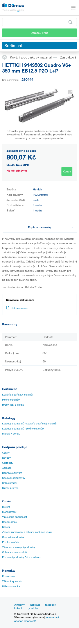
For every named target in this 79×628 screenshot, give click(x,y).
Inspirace (35, 604)
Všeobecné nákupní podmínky (18, 547)
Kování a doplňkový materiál (31, 57)
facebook (50, 604)
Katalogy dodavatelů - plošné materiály (23, 428)
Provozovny (8, 576)
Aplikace (6, 467)
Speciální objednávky (13, 477)
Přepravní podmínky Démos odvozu (21, 557)
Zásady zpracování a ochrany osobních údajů (27, 532)
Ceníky (6, 452)
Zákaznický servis (12, 581)
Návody (6, 457)
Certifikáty (7, 462)
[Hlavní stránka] (6, 57)
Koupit (67, 171)
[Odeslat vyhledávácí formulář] (70, 22)
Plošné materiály (11, 399)
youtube (33, 608)
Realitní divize (9, 521)
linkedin (18, 608)
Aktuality (19, 604)
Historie (6, 506)
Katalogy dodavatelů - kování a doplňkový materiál (29, 423)
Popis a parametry (40, 227)
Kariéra (6, 527)
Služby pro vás (10, 488)
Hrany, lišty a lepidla (13, 404)
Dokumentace (19, 308)
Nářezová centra (11, 586)
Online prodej (9, 482)
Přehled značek (10, 542)
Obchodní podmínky (13, 537)
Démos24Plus (39, 32)
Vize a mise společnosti (14, 516)
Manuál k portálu (11, 433)
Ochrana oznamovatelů (14, 552)
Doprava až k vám (12, 472)
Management (9, 511)
